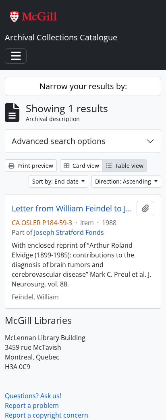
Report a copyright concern (46, 415)
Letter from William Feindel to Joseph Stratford (72, 208)
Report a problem (32, 405)
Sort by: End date (56, 181)
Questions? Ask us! (33, 395)
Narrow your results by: (83, 86)
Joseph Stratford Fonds (69, 232)
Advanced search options (59, 141)
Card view (85, 165)
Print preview (34, 165)
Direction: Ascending (124, 181)
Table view (128, 165)
